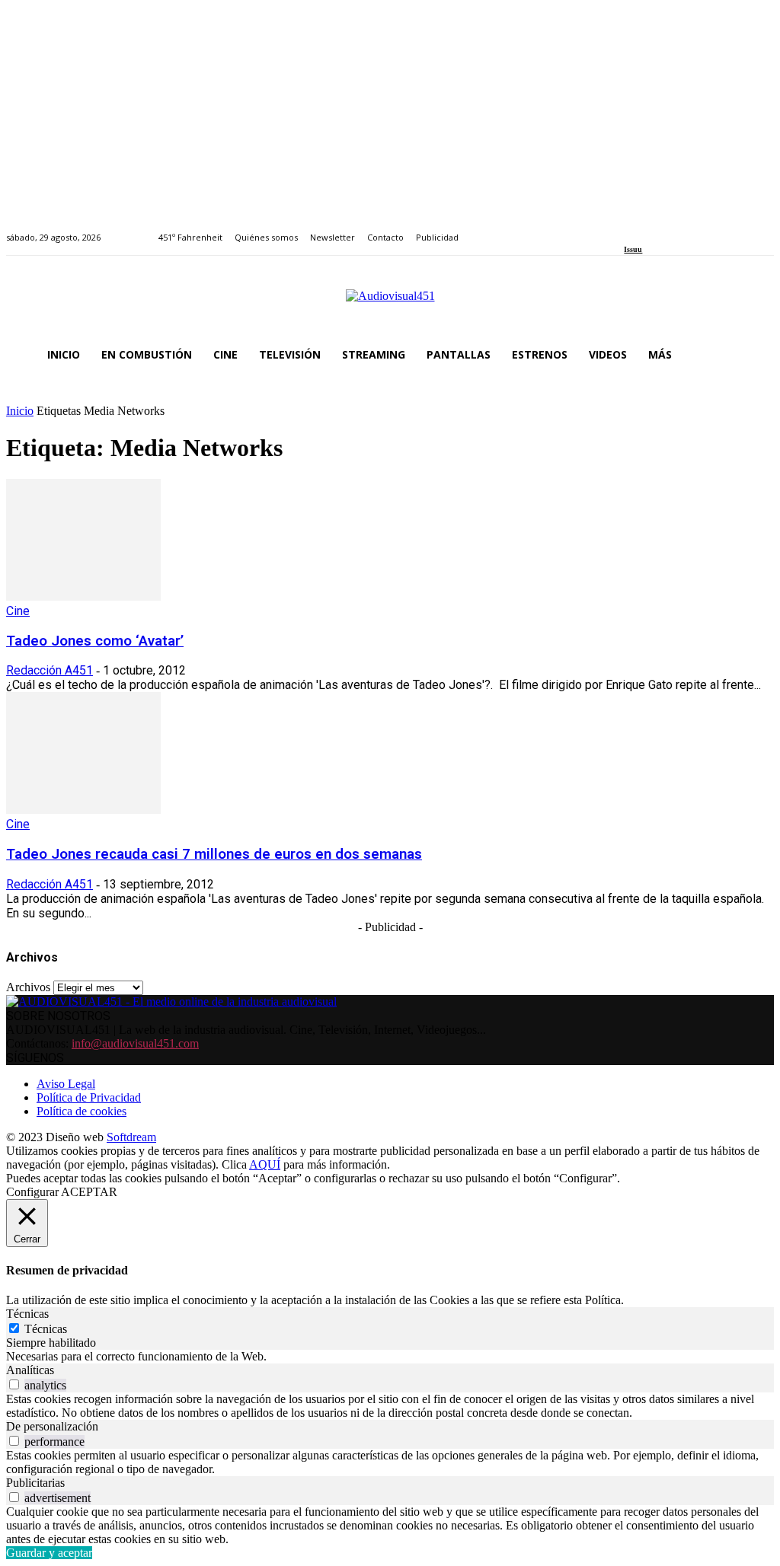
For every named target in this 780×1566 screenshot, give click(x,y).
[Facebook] (629, 229)
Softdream (131, 1137)
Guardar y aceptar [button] (49, 1552)
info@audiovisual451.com (135, 1043)
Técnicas (45, 1328)
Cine (18, 611)
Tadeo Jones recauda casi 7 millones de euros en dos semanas (214, 854)
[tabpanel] (390, 1356)
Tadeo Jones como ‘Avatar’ (95, 641)
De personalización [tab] (52, 1426)
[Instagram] (646, 229)
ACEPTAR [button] (89, 1191)
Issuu (633, 249)
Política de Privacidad (89, 1097)
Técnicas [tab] (27, 1313)
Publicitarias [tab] (35, 1482)
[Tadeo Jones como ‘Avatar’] (83, 596)
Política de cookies (81, 1111)
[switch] (14, 1384)
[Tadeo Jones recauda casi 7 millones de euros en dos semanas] (83, 809)
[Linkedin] (664, 229)
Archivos (28, 987)
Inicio (20, 410)
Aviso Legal (66, 1083)
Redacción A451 (49, 670)
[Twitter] (681, 229)
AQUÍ (264, 1164)
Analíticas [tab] (30, 1369)
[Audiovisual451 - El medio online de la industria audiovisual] (390, 303)
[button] (755, 354)
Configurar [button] (32, 1191)
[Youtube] (699, 229)
